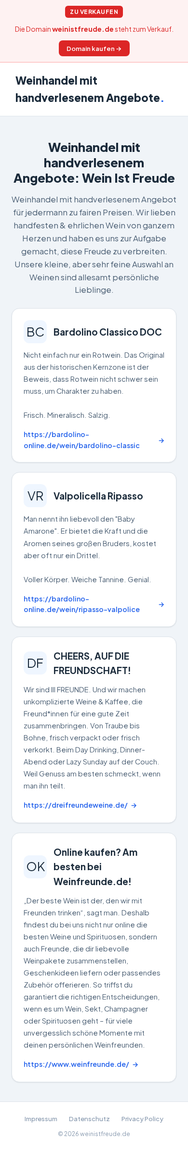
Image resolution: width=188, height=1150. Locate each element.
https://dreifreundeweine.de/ (76, 804)
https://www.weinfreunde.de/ (76, 1064)
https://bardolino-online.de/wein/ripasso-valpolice (82, 604)
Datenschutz (89, 1118)
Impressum (41, 1118)
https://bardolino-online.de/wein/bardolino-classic (82, 440)
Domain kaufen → (94, 48)
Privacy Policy (142, 1118)
